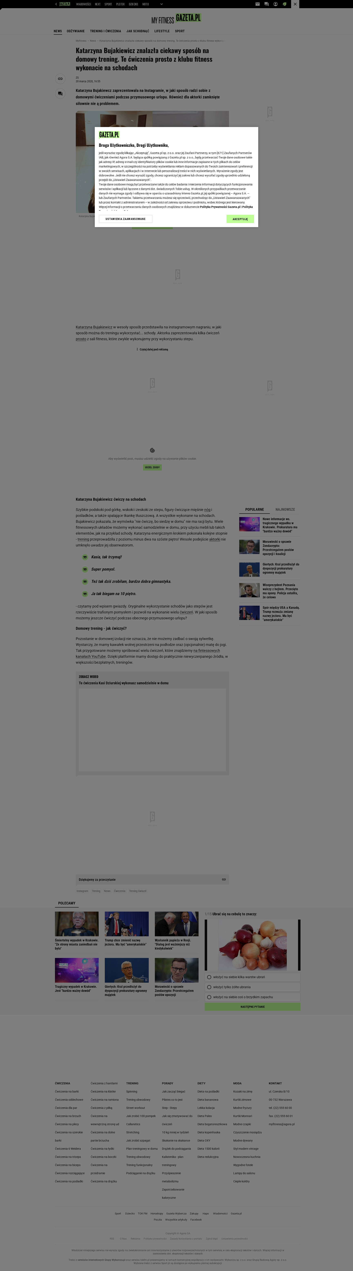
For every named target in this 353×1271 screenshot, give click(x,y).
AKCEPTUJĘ (240, 219)
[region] (176, 177)
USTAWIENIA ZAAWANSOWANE (125, 219)
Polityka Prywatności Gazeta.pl (220, 206)
